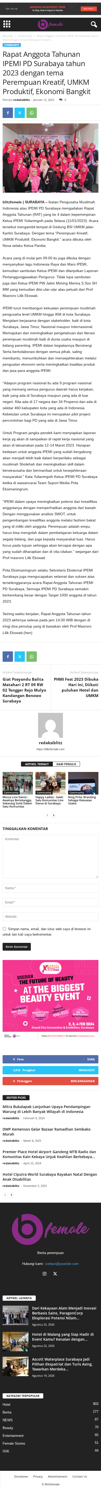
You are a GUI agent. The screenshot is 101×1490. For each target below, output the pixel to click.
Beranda (8, 36)
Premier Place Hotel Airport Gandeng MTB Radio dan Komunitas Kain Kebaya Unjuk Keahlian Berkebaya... (49, 1154)
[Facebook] (8, 113)
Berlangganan (83, 1081)
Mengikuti (87, 1070)
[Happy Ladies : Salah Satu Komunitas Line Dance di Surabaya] (50, 783)
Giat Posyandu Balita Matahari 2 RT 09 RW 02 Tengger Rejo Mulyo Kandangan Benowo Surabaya (24, 690)
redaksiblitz (21, 100)
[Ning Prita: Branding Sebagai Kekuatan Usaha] (83, 783)
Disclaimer (21, 1476)
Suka (91, 1059)
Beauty (8, 1428)
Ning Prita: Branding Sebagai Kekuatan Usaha (82, 800)
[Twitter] (20, 113)
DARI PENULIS (66, 764)
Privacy (38, 1476)
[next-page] (53, 815)
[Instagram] (45, 1274)
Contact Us (80, 1476)
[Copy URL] (43, 113)
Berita (7, 1412)
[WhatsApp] (31, 113)
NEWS (8, 1420)
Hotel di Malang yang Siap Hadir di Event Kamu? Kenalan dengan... (63, 1337)
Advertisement (57, 1476)
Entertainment (13, 1436)
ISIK (6, 1451)
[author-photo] (50, 725)
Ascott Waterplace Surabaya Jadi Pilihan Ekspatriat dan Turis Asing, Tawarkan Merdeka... (62, 1364)
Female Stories (14, 1443)
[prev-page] (47, 815)
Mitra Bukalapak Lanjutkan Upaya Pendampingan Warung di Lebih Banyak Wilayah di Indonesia (46, 1109)
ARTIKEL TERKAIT (37, 764)
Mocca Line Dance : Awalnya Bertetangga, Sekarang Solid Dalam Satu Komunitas (17, 801)
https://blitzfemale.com (50, 749)
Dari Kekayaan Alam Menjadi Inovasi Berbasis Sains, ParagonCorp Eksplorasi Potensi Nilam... (64, 1313)
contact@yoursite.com (62, 1264)
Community (25, 36)
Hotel (6, 1405)
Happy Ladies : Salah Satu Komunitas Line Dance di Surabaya (49, 800)
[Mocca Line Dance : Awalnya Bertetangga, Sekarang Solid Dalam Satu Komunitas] (18, 783)
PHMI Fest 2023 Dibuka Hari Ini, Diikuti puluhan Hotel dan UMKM (76, 687)
